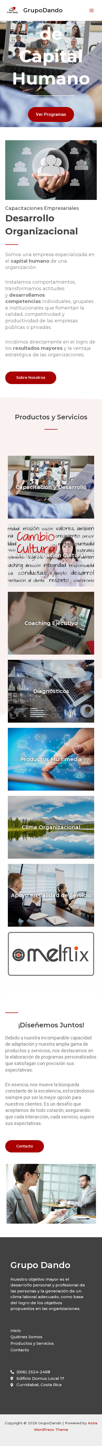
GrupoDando (43, 10)
